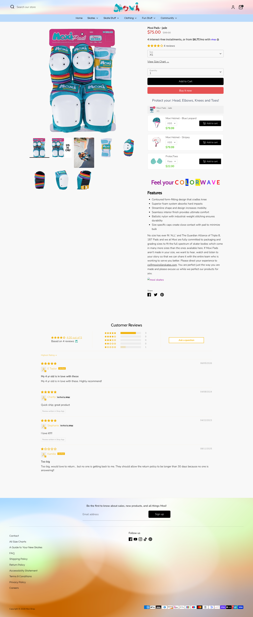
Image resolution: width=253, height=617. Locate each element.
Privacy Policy (17, 582)
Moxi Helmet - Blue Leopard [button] (181, 118)
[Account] (233, 7)
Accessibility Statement (23, 570)
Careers (14, 588)
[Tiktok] (145, 539)
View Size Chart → (158, 61)
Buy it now (185, 90)
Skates (91, 18)
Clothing (129, 18)
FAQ (12, 553)
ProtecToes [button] (172, 156)
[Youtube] (135, 539)
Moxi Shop (30, 608)
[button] (155, 46)
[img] (49, 363)
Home (79, 18)
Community (167, 18)
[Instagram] (140, 539)
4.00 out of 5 (74, 337)
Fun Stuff (147, 18)
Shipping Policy (18, 559)
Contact (14, 535)
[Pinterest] (150, 539)
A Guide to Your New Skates (25, 547)
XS (151, 54)
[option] (84, 82)
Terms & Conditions (20, 576)
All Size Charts (17, 541)
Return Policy (17, 564)
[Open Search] (12, 7)
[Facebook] (130, 539)
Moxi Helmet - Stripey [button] (178, 137)
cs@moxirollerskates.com (162, 265)
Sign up (159, 514)
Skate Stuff (110, 18)
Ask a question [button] (186, 340)
